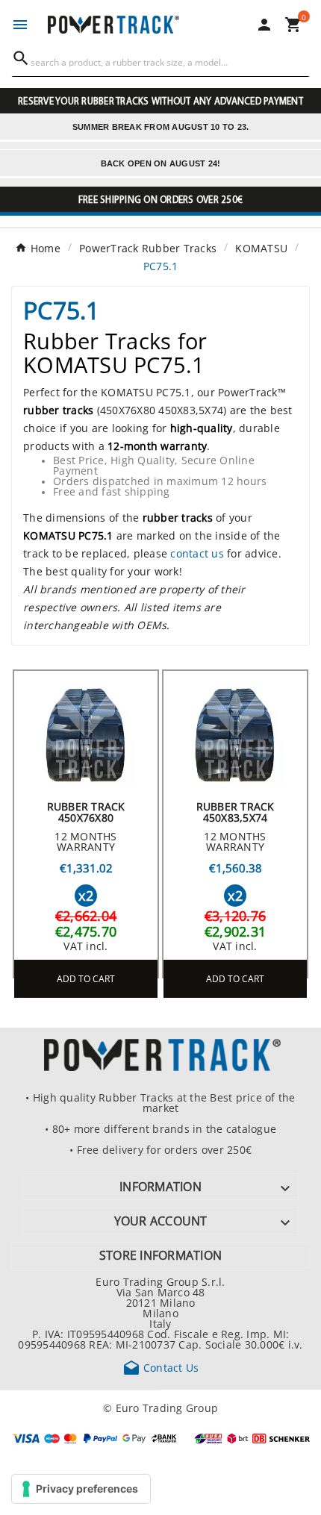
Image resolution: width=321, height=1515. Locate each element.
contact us (197, 553)
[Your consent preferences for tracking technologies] (81, 1489)
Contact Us (160, 1367)
